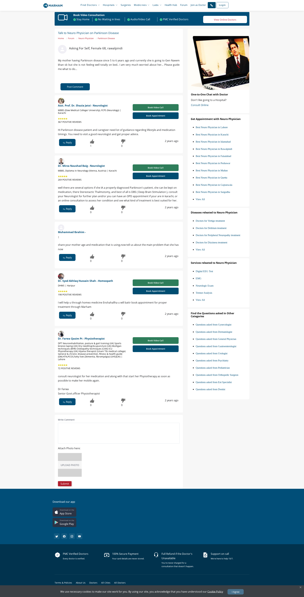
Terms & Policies (63, 582)
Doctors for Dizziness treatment (211, 242)
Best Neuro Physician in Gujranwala (214, 185)
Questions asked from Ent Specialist (214, 382)
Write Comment (66, 419)
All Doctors (120, 582)
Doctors (93, 582)
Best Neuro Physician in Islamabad (213, 141)
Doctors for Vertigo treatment (210, 220)
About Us (81, 582)
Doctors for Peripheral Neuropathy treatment (218, 235)
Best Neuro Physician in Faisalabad (213, 156)
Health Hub (171, 4)
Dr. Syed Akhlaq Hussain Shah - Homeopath (85, 281)
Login (222, 5)
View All (200, 199)
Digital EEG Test (204, 271)
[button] (212, 5)
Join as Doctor (198, 4)
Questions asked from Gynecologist (213, 324)
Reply (68, 142)
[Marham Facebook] (64, 536)
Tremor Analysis (204, 292)
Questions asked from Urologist (211, 353)
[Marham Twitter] (57, 536)
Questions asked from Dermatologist (214, 332)
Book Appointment (155, 115)
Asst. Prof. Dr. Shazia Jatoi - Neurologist (83, 105)
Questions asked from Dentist (210, 389)
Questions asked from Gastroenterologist (216, 346)
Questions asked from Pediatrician (213, 367)
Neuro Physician (86, 38)
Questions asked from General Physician (216, 339)
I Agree (235, 591)
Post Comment (75, 86)
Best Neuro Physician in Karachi (212, 134)
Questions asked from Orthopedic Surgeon (217, 375)
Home (61, 38)
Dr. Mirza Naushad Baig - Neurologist (81, 166)
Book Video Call (156, 107)
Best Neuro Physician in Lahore (212, 127)
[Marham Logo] (52, 4)
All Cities (105, 582)
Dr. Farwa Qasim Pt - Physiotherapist (81, 338)
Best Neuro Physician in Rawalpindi (214, 149)
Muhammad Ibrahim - (72, 232)
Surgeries (126, 4)
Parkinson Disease (106, 38)
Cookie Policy (215, 591)
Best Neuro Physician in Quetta (211, 177)
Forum (183, 4)
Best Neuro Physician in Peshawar (213, 163)
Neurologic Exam (204, 285)
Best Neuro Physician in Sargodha (213, 192)
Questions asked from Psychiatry (212, 360)
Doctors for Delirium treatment (211, 228)
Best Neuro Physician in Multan (212, 170)
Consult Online (200, 105)
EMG (198, 278)
